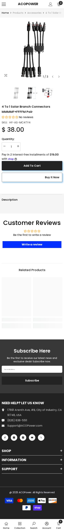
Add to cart (32, 166)
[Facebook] (5, 437)
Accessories (34, 13)
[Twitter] (41, 437)
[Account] (50, 4)
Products (18, 13)
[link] (16, 319)
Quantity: (8, 139)
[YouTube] (32, 437)
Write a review (32, 244)
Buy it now (52, 177)
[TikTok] (23, 437)
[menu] (4, 4)
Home (5, 13)
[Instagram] (14, 437)
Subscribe (32, 380)
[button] (53, 77)
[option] (32, 49)
